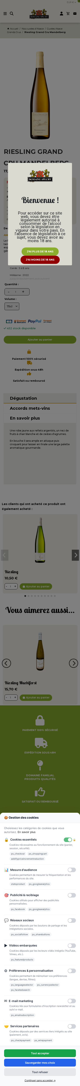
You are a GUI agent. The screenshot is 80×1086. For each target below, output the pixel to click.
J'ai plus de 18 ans (40, 251)
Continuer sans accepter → (40, 1080)
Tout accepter (40, 1053)
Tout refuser (40, 1072)
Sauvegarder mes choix (40, 1062)
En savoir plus (26, 832)
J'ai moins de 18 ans (40, 259)
